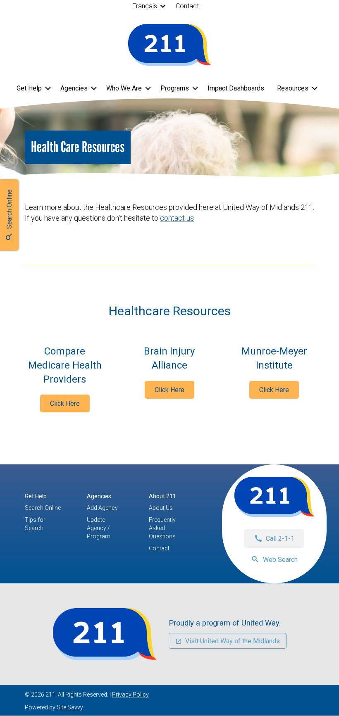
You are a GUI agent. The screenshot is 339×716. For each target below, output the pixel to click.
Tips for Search (35, 523)
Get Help (29, 88)
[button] (163, 6)
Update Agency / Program (98, 528)
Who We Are (124, 88)
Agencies (74, 88)
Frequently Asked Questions (162, 528)
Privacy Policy (130, 694)
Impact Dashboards (236, 88)
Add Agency (102, 507)
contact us (177, 218)
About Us (161, 507)
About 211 (162, 496)
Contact (187, 6)
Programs (174, 88)
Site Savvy (70, 707)
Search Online (43, 507)
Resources (292, 88)
